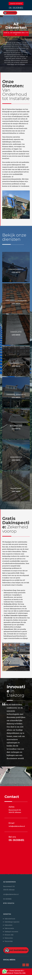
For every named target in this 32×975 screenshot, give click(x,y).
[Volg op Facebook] (23, 964)
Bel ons (12, 837)
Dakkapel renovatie (11, 931)
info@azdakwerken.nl (11, 894)
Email (11, 823)
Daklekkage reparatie (12, 922)
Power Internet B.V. (17, 970)
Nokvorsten (9, 938)
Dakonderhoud (10, 919)
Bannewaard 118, (9, 886)
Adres (11, 807)
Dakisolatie (8, 925)
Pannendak (9, 941)
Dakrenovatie (9, 928)
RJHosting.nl (8, 973)
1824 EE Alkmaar (9, 890)
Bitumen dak (9, 935)
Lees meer (16, 272)
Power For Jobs (20, 973)
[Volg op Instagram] (27, 964)
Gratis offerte (16, 3)
